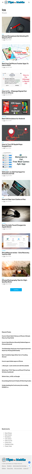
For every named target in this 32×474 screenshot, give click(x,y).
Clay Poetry (8, 438)
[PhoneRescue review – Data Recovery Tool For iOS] (16, 241)
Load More (16, 289)
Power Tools (8, 446)
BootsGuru (8, 437)
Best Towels (8, 435)
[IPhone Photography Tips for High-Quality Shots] (16, 269)
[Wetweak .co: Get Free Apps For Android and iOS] (16, 160)
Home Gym (8, 442)
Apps (3, 61)
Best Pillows (8, 433)
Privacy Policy (10, 468)
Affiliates (4, 468)
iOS (3, 34)
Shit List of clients (18, 468)
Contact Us (25, 468)
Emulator (4, 116)
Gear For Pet (8, 440)
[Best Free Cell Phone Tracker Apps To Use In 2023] (16, 52)
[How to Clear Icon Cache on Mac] (16, 188)
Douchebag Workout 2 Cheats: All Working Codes (16, 381)
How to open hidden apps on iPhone (12, 361)
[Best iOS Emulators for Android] (16, 107)
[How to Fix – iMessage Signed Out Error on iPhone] (16, 80)
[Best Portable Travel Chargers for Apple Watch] (16, 214)
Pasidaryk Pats (9, 444)
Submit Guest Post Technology (19, 466)
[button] (3, 2)
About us (4, 466)
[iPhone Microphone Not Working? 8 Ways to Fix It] (16, 25)
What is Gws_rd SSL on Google (11, 376)
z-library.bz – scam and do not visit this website (15, 366)
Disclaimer (9, 466)
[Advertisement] (16, 311)
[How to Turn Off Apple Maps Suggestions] (16, 133)
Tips (3, 197)
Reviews (3, 223)
